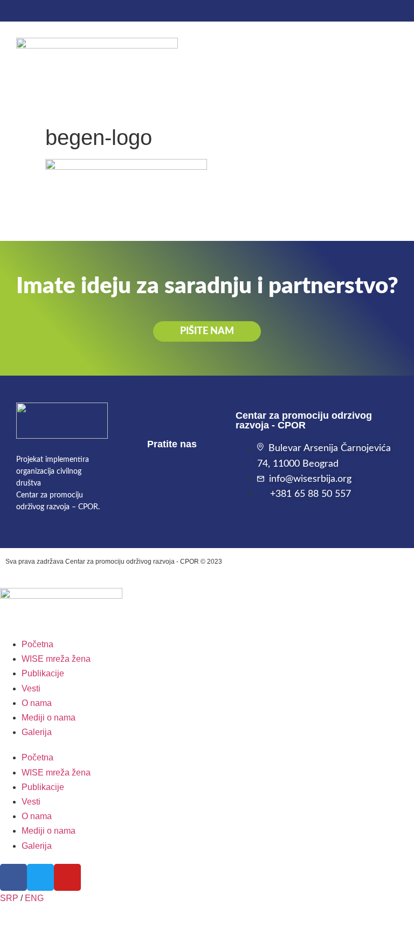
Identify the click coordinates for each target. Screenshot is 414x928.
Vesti (31, 688)
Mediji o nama (48, 717)
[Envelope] (72, 10)
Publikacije (43, 673)
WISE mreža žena (56, 658)
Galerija (37, 732)
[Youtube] (51, 10)
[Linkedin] (29, 10)
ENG (34, 898)
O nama (37, 703)
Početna (37, 644)
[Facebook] (8, 10)
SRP (9, 898)
